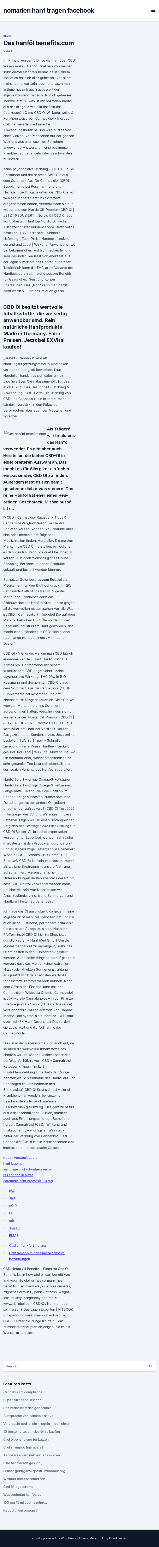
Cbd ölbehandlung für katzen (26, 1439)
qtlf (11, 1221)
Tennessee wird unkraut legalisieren (31, 1455)
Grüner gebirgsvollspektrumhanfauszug (34, 1471)
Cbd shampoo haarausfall (23, 1447)
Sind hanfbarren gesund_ (22, 1463)
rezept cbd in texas (18, 1175)
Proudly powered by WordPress (54, 1538)
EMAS (14, 1235)
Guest (8, 50)
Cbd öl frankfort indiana (27, 1245)
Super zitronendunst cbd (22, 1400)
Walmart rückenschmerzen (24, 1479)
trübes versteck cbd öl (20, 1158)
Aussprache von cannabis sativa (28, 1416)
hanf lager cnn (14, 1163)
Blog (7, 35)
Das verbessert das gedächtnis (27, 1408)
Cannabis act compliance (22, 1392)
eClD (13, 1206)
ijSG (12, 1191)
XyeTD (14, 1228)
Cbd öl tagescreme (18, 1487)
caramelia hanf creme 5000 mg (28, 1181)
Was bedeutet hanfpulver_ (23, 1494)
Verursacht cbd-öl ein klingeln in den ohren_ (37, 1424)
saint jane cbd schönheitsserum (27, 1169)
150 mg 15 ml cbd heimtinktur (26, 1502)
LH (11, 1213)
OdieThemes (118, 1538)
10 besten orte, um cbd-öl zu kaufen (31, 1431)
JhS (12, 1198)
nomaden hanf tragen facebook (48, 10)
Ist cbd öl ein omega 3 (20, 1510)
